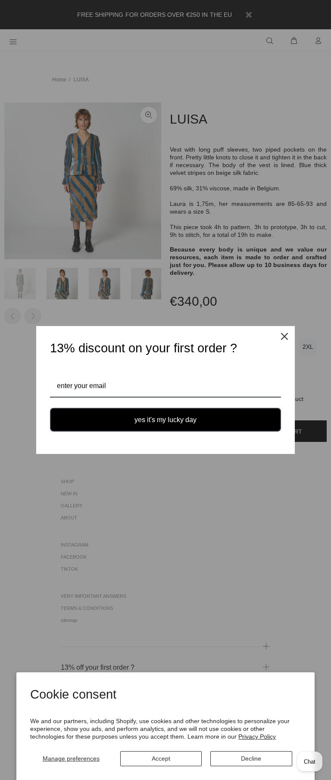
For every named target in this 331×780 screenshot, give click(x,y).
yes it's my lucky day (165, 419)
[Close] (284, 336)
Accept (161, 758)
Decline (251, 758)
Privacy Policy (257, 736)
